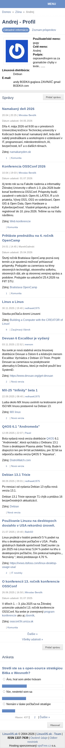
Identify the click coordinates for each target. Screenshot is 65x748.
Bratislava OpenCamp (23, 287)
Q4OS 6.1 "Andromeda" (21, 426)
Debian (14, 506)
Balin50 (29, 531)
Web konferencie (20, 221)
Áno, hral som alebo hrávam (23, 679)
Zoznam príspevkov (44, 29)
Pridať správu (53, 97)
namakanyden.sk (20, 151)
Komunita (16, 158)
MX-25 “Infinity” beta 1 (20, 390)
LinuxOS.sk (14, 4)
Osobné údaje (39, 737)
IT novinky (16, 572)
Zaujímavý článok (20, 329)
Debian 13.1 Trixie (16, 475)
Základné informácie (15, 29)
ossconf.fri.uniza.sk (21, 621)
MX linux (15, 412)
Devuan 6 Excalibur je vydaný (25, 338)
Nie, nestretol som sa (19, 691)
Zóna (18, 11)
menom (29, 344)
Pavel (28, 432)
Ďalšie (31, 633)
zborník (29, 615)
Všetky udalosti (31, 639)
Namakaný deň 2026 (18, 109)
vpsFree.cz (44, 745)
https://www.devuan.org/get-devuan (31, 375)
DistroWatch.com (20, 460)
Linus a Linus (13, 302)
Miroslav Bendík (27, 115)
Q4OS (50, 438)
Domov (6, 11)
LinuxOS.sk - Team (49, 733)
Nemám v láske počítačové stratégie (28, 704)
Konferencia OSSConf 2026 (24, 166)
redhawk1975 (32, 308)
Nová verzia (17, 381)
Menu (52, 3)
